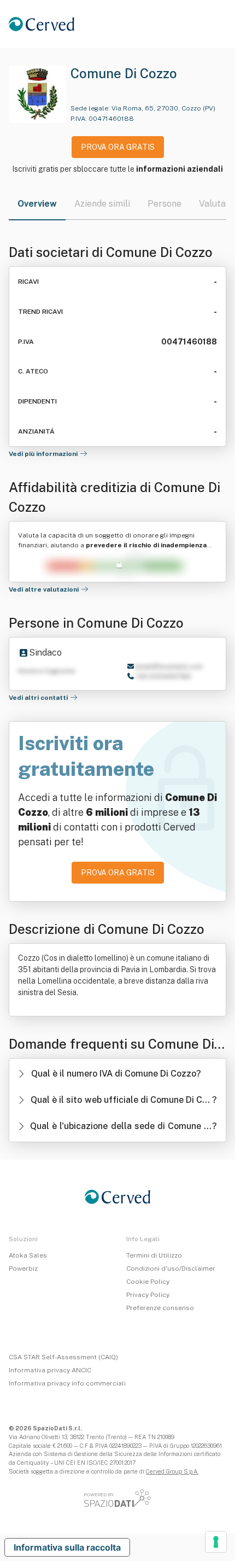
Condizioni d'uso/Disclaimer (170, 1268)
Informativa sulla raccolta (67, 1547)
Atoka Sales (28, 1255)
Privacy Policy (147, 1295)
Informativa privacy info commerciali (67, 1383)
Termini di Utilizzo (154, 1255)
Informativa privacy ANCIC (50, 1370)
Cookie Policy (147, 1281)
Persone (164, 203)
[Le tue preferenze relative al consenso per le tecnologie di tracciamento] (215, 1541)
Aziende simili (102, 203)
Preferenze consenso (160, 1308)
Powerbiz (23, 1268)
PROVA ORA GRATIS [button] (118, 147)
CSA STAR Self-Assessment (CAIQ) (63, 1357)
